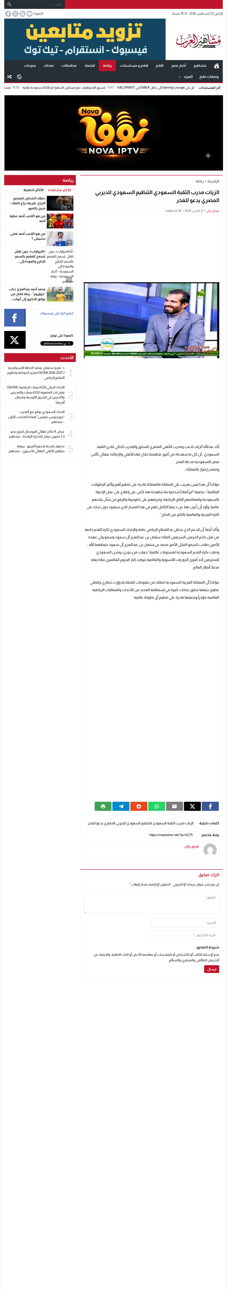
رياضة (107, 65)
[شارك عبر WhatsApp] (156, 806)
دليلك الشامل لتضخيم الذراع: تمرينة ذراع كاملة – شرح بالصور (27, 203)
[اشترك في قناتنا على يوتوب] (29, 14)
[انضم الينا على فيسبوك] (7, 14)
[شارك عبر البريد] (174, 806)
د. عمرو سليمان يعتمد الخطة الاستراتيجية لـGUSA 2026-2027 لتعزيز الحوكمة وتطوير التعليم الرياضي (36, 372)
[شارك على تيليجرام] (121, 806)
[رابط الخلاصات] (21, 14)
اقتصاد (89, 65)
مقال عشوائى (9, 76)
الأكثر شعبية (33, 190)
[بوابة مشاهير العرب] (194, 39)
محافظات (69, 65)
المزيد (188, 76)
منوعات (30, 65)
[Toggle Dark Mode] (19, 76)
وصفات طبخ (209, 76)
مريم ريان (212, 210)
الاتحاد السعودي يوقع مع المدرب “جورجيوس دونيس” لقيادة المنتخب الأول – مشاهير (36, 417)
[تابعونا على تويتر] (14, 14)
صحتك (49, 65)
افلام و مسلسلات (134, 65)
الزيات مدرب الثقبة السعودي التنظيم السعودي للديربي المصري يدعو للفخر (141, 823)
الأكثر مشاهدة (59, 190)
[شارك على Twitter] (192, 806)
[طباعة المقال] (103, 806)
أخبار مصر (178, 65)
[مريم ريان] (210, 850)
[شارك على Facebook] (210, 806)
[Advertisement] (151, 248)
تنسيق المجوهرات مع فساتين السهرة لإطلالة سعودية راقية (92, 87)
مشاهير (200, 65)
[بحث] (9, 4)
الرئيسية (216, 65)
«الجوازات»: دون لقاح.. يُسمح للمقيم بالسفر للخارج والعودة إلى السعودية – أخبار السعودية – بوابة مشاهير (26, 261)
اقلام (159, 65)
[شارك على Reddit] (138, 806)
